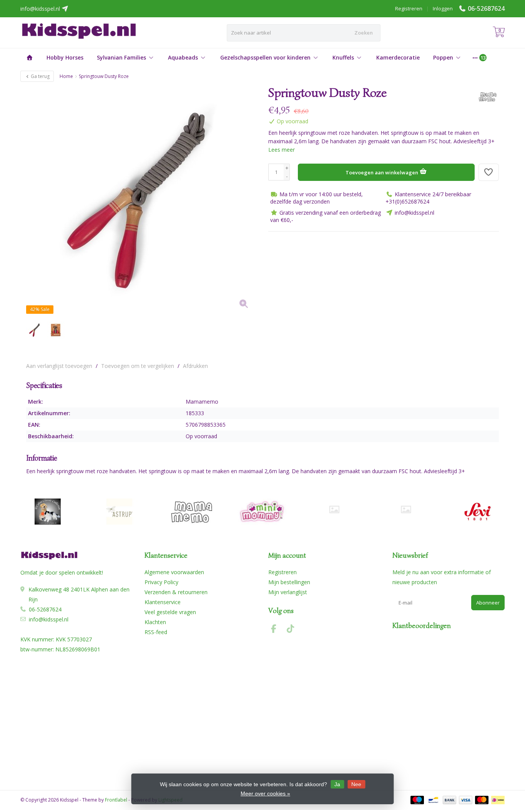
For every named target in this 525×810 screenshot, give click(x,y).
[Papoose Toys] (406, 509)
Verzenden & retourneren (176, 592)
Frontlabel (116, 800)
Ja (337, 784)
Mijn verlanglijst (287, 592)
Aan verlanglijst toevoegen (59, 365)
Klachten (155, 622)
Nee (356, 784)
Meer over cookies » (265, 793)
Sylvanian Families (121, 57)
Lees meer (281, 149)
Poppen (443, 57)
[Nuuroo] (334, 509)
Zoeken (363, 32)
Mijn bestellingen (289, 582)
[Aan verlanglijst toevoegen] (488, 172)
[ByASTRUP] (119, 512)
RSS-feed (156, 632)
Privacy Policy (161, 582)
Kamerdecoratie (398, 57)
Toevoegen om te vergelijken (137, 365)
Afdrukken (195, 365)
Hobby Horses (65, 57)
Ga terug (40, 76)
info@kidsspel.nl (48, 619)
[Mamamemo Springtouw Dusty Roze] (141, 200)
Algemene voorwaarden (174, 572)
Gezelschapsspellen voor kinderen (265, 57)
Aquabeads (183, 57)
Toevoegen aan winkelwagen (382, 172)
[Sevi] (477, 512)
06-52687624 (486, 8)
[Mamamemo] (484, 96)
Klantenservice (163, 602)
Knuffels (343, 57)
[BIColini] (47, 512)
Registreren (408, 8)
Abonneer (488, 602)
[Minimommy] (263, 512)
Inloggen (443, 8)
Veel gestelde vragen (170, 612)
